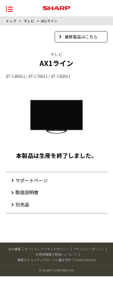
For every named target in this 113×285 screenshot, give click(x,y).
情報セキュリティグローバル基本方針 (44, 259)
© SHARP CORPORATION (56, 270)
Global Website (85, 259)
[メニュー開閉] (9, 9)
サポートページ (31, 180)
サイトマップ (33, 249)
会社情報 (14, 249)
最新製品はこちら (81, 37)
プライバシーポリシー (89, 249)
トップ (11, 20)
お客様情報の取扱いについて (56, 254)
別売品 (22, 204)
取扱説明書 (27, 192)
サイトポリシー (58, 249)
